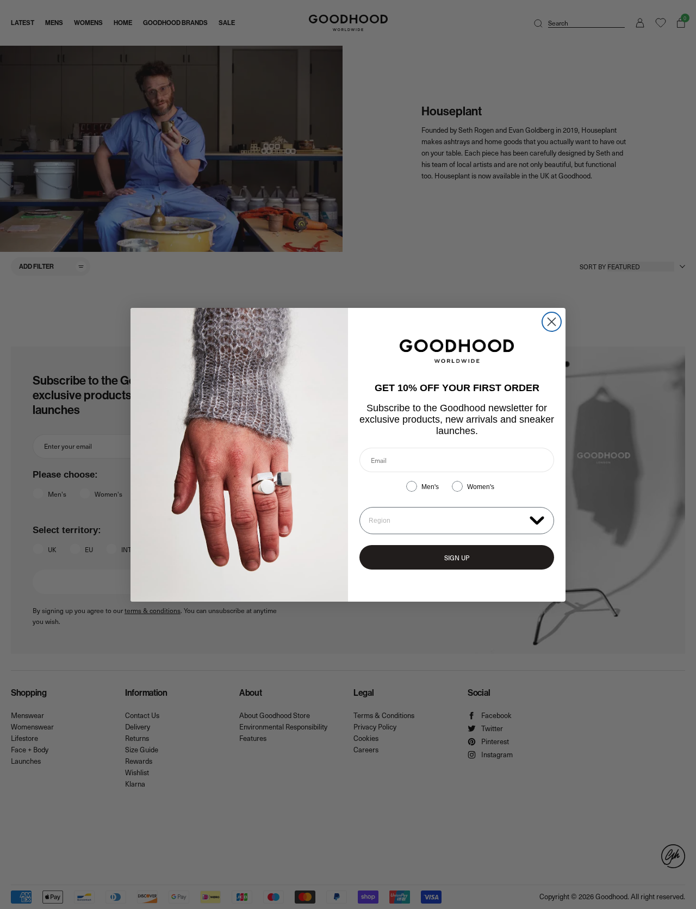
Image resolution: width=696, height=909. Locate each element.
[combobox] (447, 521)
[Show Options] (537, 520)
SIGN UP (456, 557)
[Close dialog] (551, 321)
